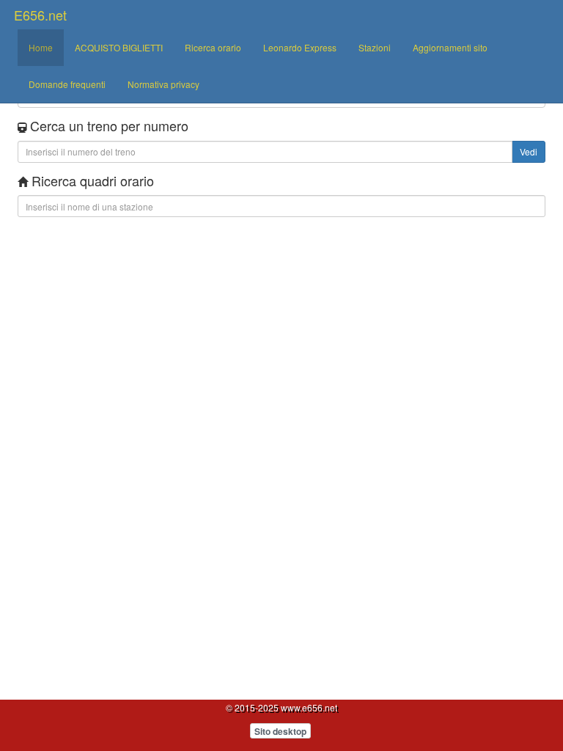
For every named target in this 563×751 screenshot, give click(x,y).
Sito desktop (280, 731)
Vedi (528, 151)
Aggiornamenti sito (450, 47)
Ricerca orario (213, 47)
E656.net (40, 14)
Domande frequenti (67, 84)
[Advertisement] (281, 268)
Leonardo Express (299, 47)
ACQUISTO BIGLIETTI (119, 47)
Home (41, 47)
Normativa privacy (163, 84)
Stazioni (374, 47)
